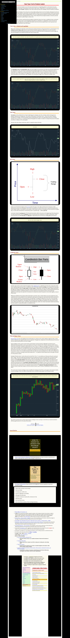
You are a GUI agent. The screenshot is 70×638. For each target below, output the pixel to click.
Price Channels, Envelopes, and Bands (37, 585)
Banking (2, 14)
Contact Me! (8, 23)
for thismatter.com (21, 511)
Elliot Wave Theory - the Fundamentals (37, 589)
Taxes (2, 9)
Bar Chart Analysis (39, 425)
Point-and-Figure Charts (35, 583)
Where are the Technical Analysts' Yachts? (38, 573)
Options (2, 18)
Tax (23, 571)
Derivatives (24, 578)
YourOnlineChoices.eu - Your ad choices (22, 525)
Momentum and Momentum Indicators (37, 586)
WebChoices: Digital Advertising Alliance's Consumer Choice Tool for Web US (29, 522)
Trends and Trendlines (31, 425)
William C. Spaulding (27, 533)
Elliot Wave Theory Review (36, 590)
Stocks (2, 19)
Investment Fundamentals (5, 12)
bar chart (28, 206)
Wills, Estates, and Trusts (5, 10)
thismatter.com (23, 528)
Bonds (2, 15)
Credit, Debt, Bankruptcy (26, 567)
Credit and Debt (3, 6)
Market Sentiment (34, 577)
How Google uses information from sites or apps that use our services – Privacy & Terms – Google (32, 520)
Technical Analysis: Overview (36, 572)
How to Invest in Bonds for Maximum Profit (24, 457)
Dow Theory (34, 574)
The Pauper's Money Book (20, 484)
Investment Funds (4, 13)
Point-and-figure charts (15, 338)
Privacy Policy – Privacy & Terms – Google (22, 517)
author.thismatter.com (24, 534)
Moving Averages (34, 584)
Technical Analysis (18, 1)
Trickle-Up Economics (20, 544)
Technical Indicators (35, 575)
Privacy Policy (27, 516)
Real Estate (3, 8)
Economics (3, 21)
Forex (2, 16)
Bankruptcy (3, 5)
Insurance (2, 7)
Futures (2, 17)
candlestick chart (36, 285)
